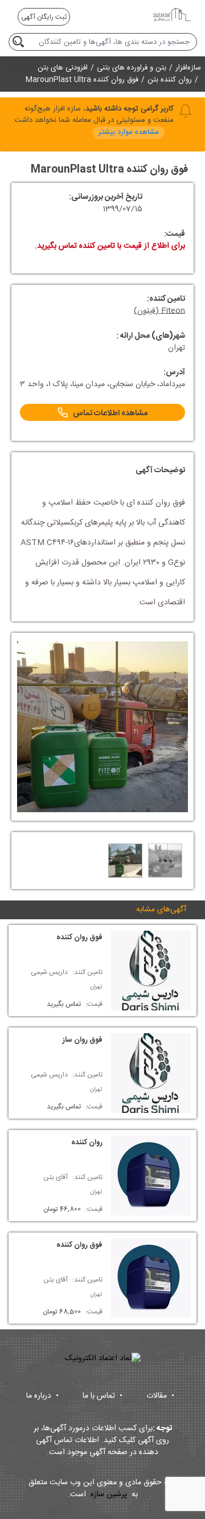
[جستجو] (20, 42)
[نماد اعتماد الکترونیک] (103, 1359)
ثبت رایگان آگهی (44, 17)
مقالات (160, 1396)
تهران (96, 987)
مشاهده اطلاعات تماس (110, 413)
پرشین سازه (109, 1495)
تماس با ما (102, 1396)
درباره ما (42, 1396)
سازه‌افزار (188, 68)
